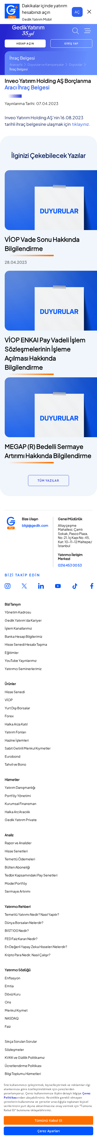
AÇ (77, 12)
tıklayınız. (81, 124)
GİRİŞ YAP (71, 43)
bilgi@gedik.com (35, 525)
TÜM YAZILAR (48, 480)
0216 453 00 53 (70, 565)
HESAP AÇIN (25, 43)
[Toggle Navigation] (87, 31)
